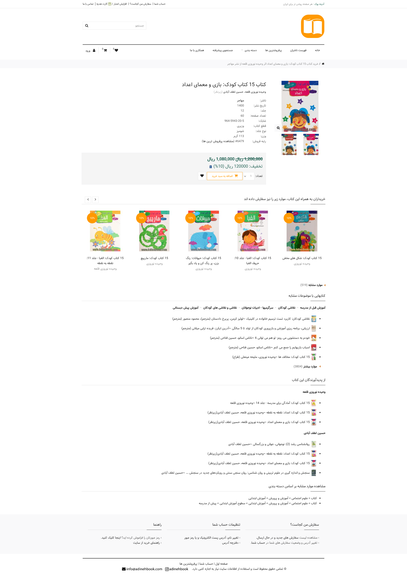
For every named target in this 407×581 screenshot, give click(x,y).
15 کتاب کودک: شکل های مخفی (302, 258)
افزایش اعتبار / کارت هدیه (111, 4)
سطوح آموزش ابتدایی (232, 503)
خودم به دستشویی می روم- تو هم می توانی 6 (283, 337)
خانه (317, 50)
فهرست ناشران (298, 50)
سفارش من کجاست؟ (140, 4)
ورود (88, 50)
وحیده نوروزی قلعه (255, 92)
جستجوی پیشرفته (223, 50)
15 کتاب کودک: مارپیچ (154, 258)
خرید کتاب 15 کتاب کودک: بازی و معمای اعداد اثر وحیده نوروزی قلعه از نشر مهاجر (272, 64)
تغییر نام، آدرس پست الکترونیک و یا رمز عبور (211, 537)
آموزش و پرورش (278, 498)
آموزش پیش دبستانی (185, 307)
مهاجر (240, 100)
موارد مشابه (315, 285)
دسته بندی (251, 50)
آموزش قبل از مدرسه (312, 307)
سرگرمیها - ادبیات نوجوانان (257, 307)
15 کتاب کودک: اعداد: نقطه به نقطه (288, 412)
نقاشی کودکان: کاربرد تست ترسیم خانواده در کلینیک (278, 318)
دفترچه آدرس (230, 542)
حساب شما (160, 4)
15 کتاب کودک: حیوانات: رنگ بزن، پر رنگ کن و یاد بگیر (203, 261)
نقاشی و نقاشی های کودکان (220, 307)
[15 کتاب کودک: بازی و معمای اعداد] (278, 128)
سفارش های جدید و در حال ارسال (277, 537)
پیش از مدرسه (207, 503)
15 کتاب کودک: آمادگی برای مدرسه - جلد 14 (283, 403)
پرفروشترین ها (273, 50)
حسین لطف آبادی (233, 92)
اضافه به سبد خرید (222, 176)
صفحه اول (221, 563)
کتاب (314, 498)
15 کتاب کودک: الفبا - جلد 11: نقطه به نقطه (105, 261)
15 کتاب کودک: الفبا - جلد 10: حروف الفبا (252, 261)
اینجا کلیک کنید (111, 537)
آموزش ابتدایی (257, 498)
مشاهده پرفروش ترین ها (218, 141)
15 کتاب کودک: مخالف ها (294, 357)
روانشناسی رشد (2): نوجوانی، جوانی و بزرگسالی (282, 444)
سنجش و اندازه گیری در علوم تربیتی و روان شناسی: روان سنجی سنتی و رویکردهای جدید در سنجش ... (248, 472)
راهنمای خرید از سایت (146, 542)
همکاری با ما (197, 50)
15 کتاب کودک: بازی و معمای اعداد (289, 422)
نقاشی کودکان (286, 307)
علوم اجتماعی (299, 498)
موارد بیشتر (310, 366)
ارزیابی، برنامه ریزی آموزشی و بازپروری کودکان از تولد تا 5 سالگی (271, 328)
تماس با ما (88, 4)
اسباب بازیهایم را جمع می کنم (292, 347)
